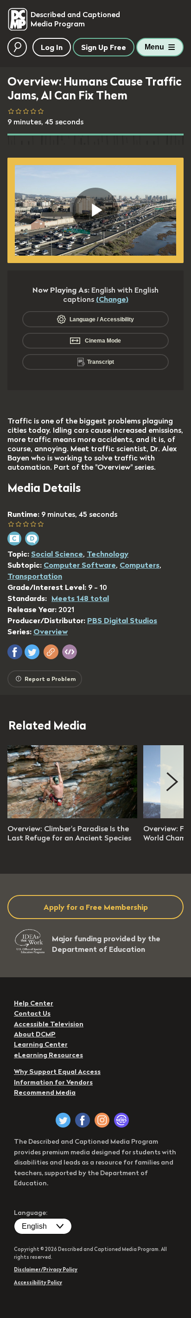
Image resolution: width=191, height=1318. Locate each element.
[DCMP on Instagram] (102, 1120)
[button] (14, 651)
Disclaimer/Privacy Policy (45, 1269)
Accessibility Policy (38, 1282)
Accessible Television (48, 1024)
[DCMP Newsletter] (121, 1120)
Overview (50, 631)
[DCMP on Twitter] (63, 1120)
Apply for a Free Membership (96, 907)
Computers (139, 565)
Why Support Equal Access (57, 1071)
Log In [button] (52, 47)
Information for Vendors (53, 1082)
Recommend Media (45, 1092)
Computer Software (80, 565)
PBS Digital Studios (122, 620)
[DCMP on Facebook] (82, 1120)
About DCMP (35, 1034)
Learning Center (41, 1044)
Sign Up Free (103, 47)
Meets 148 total (80, 598)
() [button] (112, 299)
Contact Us (32, 1013)
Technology (107, 553)
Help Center (33, 1003)
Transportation (34, 576)
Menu (154, 47)
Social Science (57, 553)
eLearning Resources (48, 1055)
